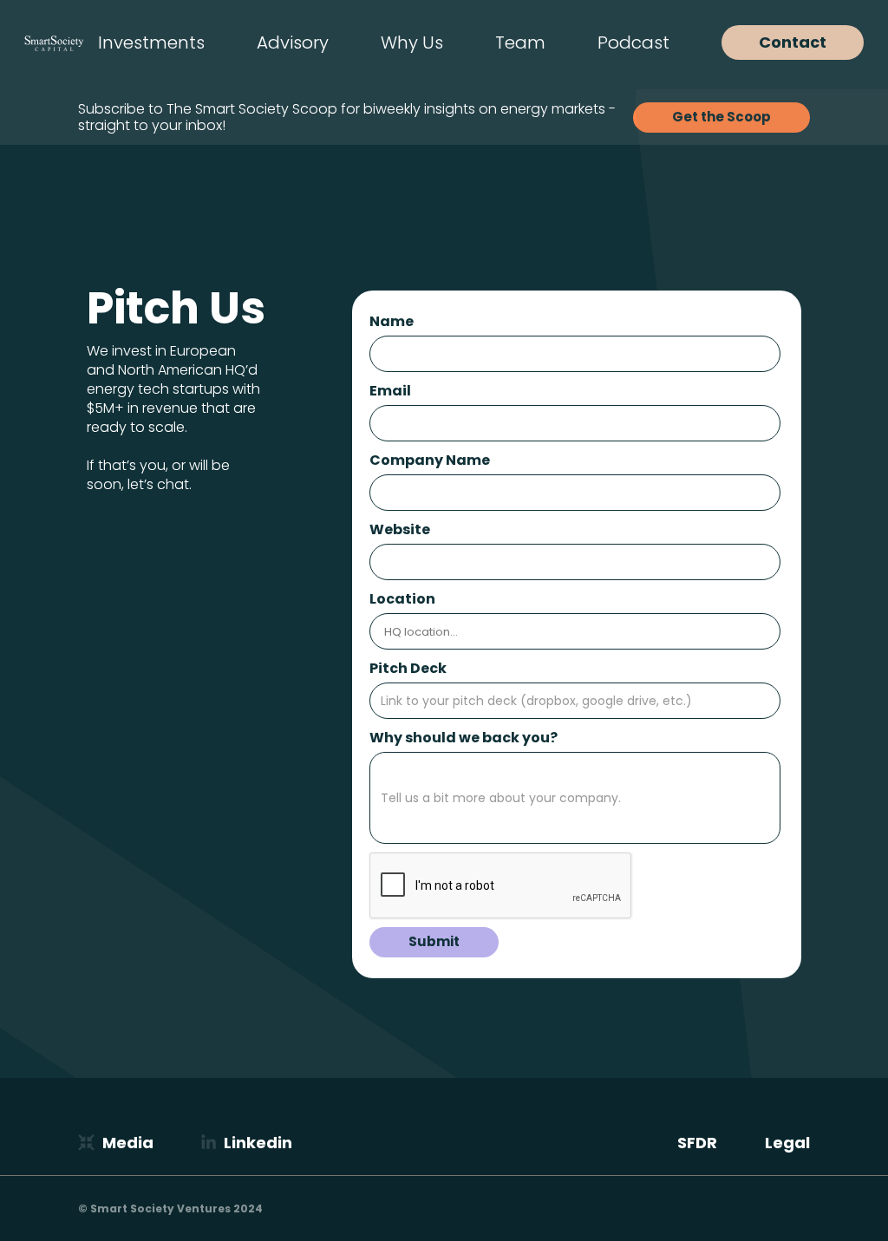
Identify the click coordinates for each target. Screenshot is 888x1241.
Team (520, 42)
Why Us (412, 42)
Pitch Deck (408, 668)
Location (402, 599)
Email (390, 391)
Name (391, 321)
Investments (151, 42)
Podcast (633, 42)
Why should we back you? (463, 738)
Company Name (429, 460)
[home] (54, 42)
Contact (792, 42)
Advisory (293, 42)
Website (399, 529)
